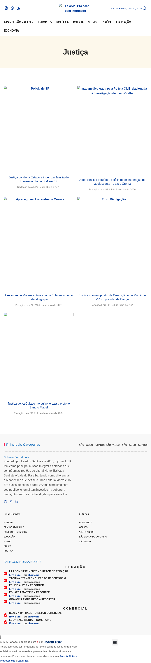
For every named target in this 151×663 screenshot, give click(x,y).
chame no (34, 574)
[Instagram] (6, 8)
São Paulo (129, 444)
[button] (144, 8)
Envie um (15, 574)
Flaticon (73, 656)
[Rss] (18, 8)
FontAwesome (7, 660)
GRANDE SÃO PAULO (107, 444)
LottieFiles (22, 660)
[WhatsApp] (12, 8)
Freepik (64, 656)
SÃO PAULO (86, 444)
